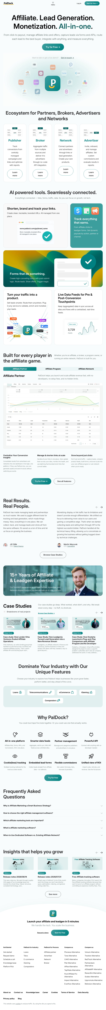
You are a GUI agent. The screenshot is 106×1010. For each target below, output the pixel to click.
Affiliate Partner (20, 369)
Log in (79, 3)
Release (7, 873)
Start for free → (92, 3)
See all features (64, 481)
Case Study (8, 633)
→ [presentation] (101, 507)
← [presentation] (96, 507)
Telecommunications (38, 692)
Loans (15, 692)
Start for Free (60, 933)
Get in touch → (67, 58)
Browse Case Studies (53, 555)
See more (53, 894)
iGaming (85, 692)
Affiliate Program (53, 369)
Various (76, 873)
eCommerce (64, 692)
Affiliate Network (86, 369)
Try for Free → (53, 47)
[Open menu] (53, 3)
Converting (71, 546)
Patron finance (18, 546)
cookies (18, 1004)
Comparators (51, 700)
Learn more (14, 174)
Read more (18, 636)
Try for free (53, 778)
